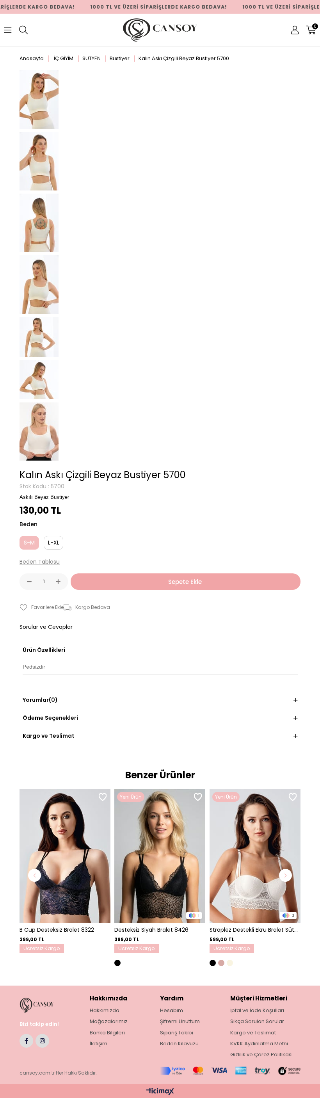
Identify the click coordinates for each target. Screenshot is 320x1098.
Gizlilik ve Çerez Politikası (261, 1054)
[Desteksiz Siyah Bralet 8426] (159, 856)
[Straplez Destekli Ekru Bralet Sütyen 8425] (255, 856)
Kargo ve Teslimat (49, 736)
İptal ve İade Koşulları (257, 1010)
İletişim (98, 1043)
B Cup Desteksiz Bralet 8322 (57, 930)
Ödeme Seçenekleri (50, 718)
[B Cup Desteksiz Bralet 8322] (65, 856)
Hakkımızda (104, 1010)
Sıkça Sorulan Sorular (257, 1021)
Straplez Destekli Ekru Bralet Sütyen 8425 (255, 930)
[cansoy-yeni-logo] (44, 1005)
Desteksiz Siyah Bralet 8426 (151, 930)
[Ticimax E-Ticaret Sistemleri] (160, 1092)
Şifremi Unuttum (180, 1021)
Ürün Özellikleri (44, 650)
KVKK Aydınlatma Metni (259, 1043)
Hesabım (171, 1010)
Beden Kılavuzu (179, 1043)
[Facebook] (26, 1041)
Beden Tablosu (40, 562)
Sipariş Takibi (176, 1032)
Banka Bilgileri (107, 1032)
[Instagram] (42, 1041)
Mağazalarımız (109, 1021)
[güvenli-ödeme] (230, 1071)
